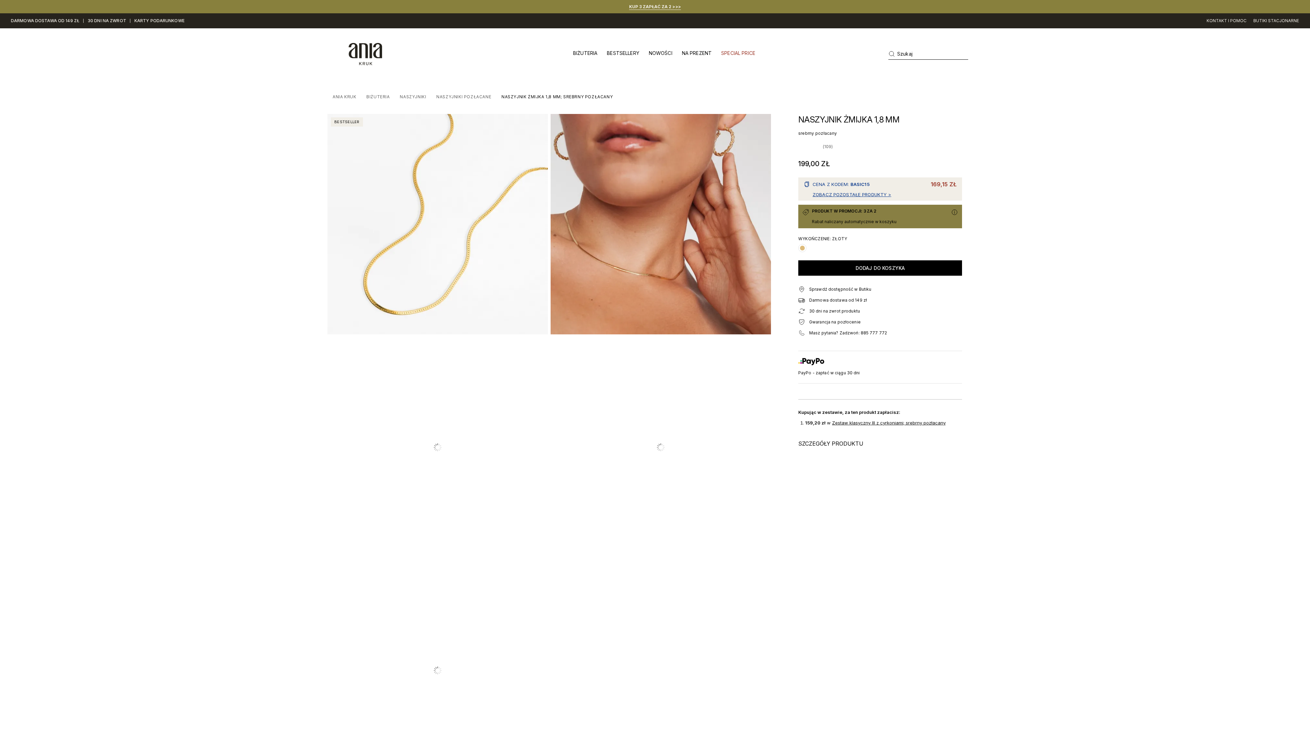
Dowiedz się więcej (663, 396)
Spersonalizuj (650, 423)
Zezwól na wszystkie (753, 423)
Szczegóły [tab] (655, 331)
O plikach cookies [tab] (757, 331)
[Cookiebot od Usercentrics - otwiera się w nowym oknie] (771, 308)
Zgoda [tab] (552, 331)
